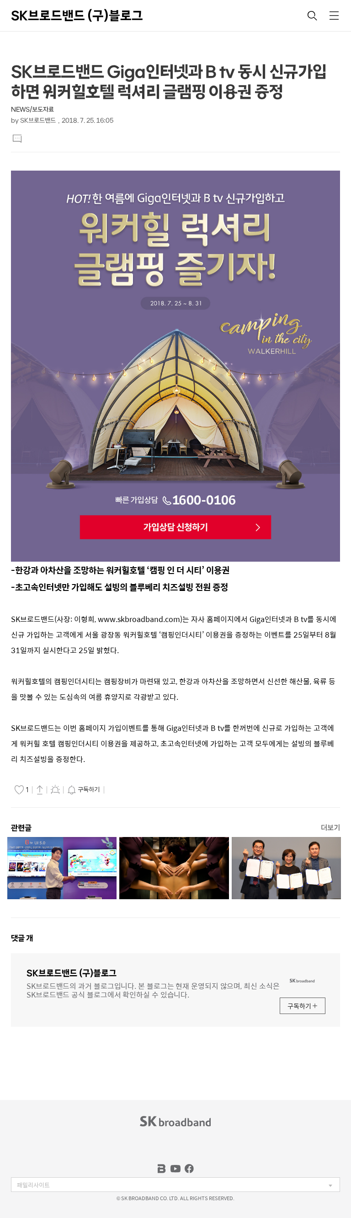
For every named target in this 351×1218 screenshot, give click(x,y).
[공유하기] (39, 789)
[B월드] (162, 1168)
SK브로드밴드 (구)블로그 (77, 15)
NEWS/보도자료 (32, 110)
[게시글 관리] (55, 789)
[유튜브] (175, 1168)
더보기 (330, 827)
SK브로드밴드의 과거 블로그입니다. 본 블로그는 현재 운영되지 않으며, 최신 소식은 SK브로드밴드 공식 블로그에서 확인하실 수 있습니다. (153, 989)
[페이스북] (189, 1168)
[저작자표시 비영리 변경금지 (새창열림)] (119, 790)
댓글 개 (22, 938)
